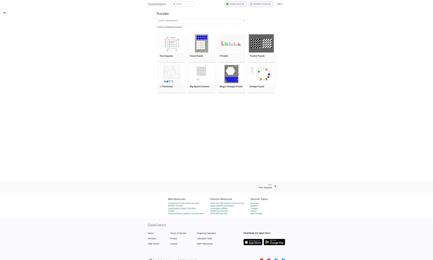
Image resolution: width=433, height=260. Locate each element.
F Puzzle (224, 56)
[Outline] (4, 13)
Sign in (280, 4)
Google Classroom (237, 4)
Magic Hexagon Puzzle (231, 86)
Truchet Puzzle (257, 56)
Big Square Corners (199, 86)
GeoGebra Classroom (262, 4)
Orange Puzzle (257, 86)
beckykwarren (172, 20)
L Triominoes (166, 86)
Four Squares (166, 56)
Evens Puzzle (196, 56)
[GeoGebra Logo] (157, 4)
